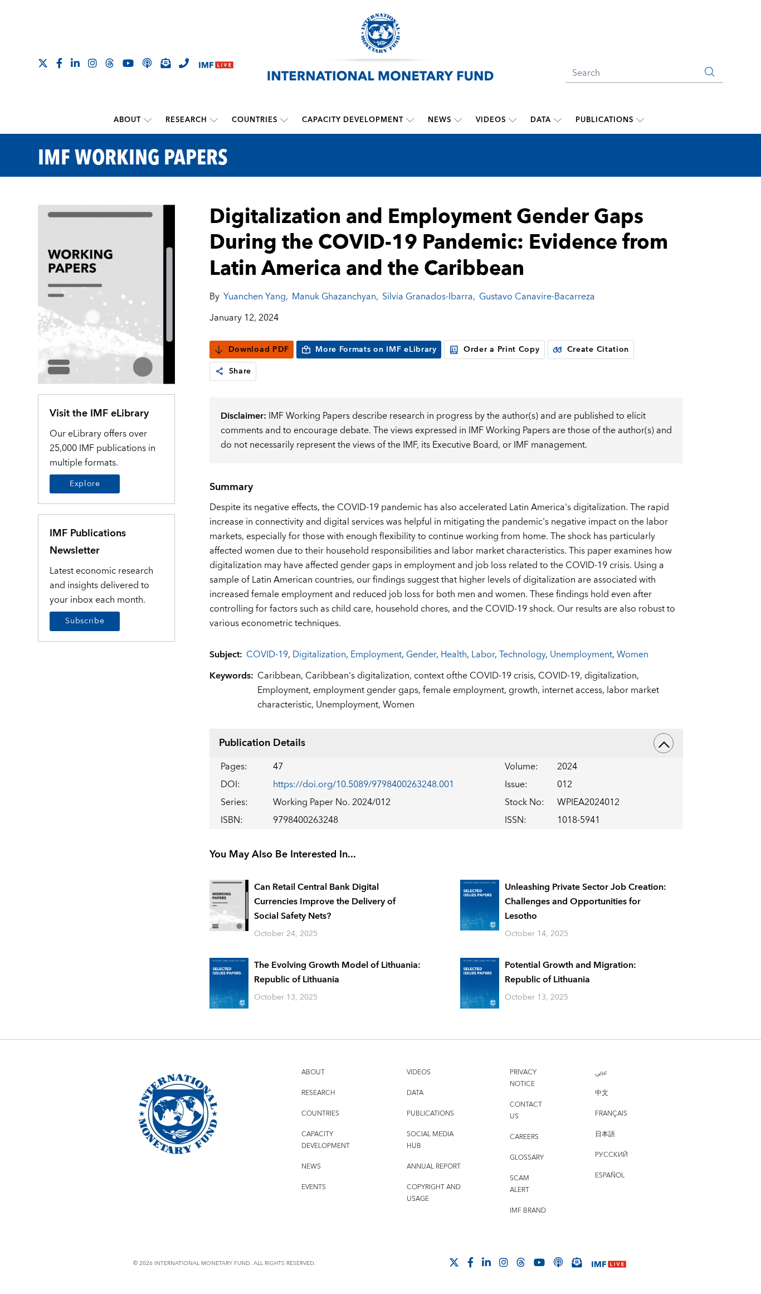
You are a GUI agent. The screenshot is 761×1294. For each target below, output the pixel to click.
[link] (219, 371)
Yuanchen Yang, (255, 296)
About (127, 120)
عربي (601, 1072)
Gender (421, 654)
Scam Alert (519, 1184)
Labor (483, 654)
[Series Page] (106, 293)
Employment (376, 654)
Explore (85, 484)
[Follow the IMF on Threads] (109, 63)
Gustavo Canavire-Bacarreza (537, 296)
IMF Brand (528, 1211)
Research (186, 120)
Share (240, 371)
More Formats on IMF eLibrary (376, 349)
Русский (611, 1155)
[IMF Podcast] (147, 63)
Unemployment (581, 654)
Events (313, 1187)
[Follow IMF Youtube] (128, 63)
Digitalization (319, 654)
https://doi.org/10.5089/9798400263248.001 (363, 784)
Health (454, 654)
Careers (524, 1137)
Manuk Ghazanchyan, (335, 296)
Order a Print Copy (502, 349)
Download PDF (258, 349)
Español (610, 1175)
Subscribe (84, 621)
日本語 (605, 1134)
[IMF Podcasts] (558, 1262)
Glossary (527, 1158)
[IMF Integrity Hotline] (184, 63)
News (439, 120)
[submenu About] (147, 120)
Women (632, 654)
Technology (522, 654)
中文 (601, 1093)
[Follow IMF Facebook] (59, 63)
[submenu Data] (557, 120)
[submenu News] (458, 120)
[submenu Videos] (512, 120)
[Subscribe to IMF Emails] (165, 63)
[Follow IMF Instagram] (92, 63)
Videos (491, 120)
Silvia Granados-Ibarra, (428, 296)
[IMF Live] (216, 63)
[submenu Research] (214, 120)
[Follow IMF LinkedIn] (75, 63)
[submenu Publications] (640, 120)
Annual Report (434, 1166)
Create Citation (598, 349)
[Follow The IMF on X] (43, 63)
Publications (604, 120)
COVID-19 (267, 654)
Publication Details (262, 743)
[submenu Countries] (284, 120)
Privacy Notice (523, 1078)
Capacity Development (352, 120)
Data (540, 120)
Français (611, 1113)
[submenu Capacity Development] (410, 120)
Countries (254, 120)
